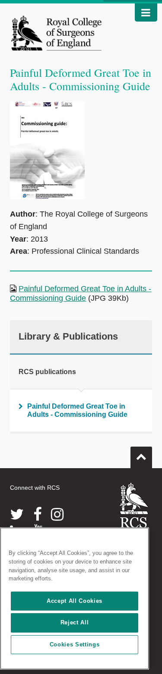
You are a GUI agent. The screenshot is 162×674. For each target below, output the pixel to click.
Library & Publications (68, 336)
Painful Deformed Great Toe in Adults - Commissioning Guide (80, 293)
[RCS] (134, 513)
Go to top (141, 457)
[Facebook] (37, 514)
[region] (74, 598)
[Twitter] (17, 514)
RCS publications (47, 371)
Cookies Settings (75, 644)
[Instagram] (57, 514)
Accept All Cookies (74, 601)
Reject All (74, 622)
